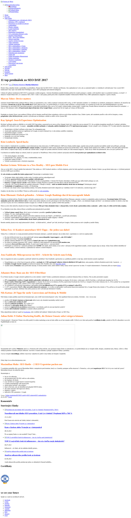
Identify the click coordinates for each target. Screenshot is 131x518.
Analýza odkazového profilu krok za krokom (22, 455)
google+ (7, 503)
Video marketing (13, 42)
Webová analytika (13, 39)
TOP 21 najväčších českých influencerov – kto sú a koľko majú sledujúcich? (34, 441)
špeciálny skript (60, 264)
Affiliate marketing (14, 44)
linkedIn (7, 505)
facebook (7, 500)
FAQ (6, 515)
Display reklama (13, 27)
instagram (7, 507)
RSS (6, 512)
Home (6, 15)
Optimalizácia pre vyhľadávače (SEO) (20, 20)
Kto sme (7, 17)
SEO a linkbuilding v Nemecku (18, 48)
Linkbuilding (12, 25)
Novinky (7, 68)
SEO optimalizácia (40, 395)
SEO (17, 395)
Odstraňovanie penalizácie (16, 53)
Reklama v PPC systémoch (16, 22)
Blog (6, 75)
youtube (7, 508)
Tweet (10, 397)
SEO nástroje (31, 395)
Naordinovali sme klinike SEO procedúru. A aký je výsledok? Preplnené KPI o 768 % (38, 413)
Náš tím (7, 70)
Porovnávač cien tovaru (15, 63)
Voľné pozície (9, 73)
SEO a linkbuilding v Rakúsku (17, 49)
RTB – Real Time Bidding (16, 37)
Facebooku (27, 312)
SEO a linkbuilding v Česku (17, 46)
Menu (11, 1)
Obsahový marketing (14, 60)
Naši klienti (8, 66)
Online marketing (13, 58)
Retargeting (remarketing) (16, 32)
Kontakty (7, 72)
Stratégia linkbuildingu (15, 35)
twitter (6, 502)
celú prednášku (44, 191)
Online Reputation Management (18, 56)
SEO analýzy (12, 30)
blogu (119, 265)
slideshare (8, 510)
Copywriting (12, 61)
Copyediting (12, 65)
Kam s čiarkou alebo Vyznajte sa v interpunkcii (23, 427)
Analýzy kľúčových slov (15, 41)
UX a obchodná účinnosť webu (18, 34)
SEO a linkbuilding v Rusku (17, 51)
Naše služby (8, 18)
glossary (7, 514)
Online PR (11, 54)
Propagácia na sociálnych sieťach (18, 23)
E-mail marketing (13, 29)
